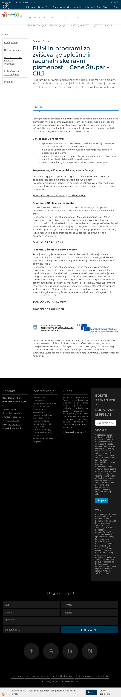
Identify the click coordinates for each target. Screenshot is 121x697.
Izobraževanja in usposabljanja (46, 25)
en (115, 2)
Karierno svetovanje (42, 432)
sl (111, 2)
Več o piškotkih (105, 692)
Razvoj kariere (80, 25)
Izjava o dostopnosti (74, 432)
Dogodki (37, 442)
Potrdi (91, 692)
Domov (6, 34)
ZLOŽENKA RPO (77, 195)
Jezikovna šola (103, 25)
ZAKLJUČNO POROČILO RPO (49, 195)
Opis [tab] (38, 107)
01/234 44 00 (13, 420)
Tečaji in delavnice (70, 17)
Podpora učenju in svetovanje (67, 7)
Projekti (46, 41)
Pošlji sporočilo (89, 630)
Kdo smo (30, 7)
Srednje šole (38, 400)
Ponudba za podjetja (42, 429)
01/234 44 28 (14, 424)
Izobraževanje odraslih (43, 439)
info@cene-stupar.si (25, 2)
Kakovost (89, 7)
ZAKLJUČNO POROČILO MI (48, 242)
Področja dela (103, 7)
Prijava (102, 500)
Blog (116, 7)
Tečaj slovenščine (41, 421)
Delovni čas (43, 7)
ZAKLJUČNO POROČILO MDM (49, 301)
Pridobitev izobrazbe (40, 17)
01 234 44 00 (8, 2)
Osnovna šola (39, 397)
